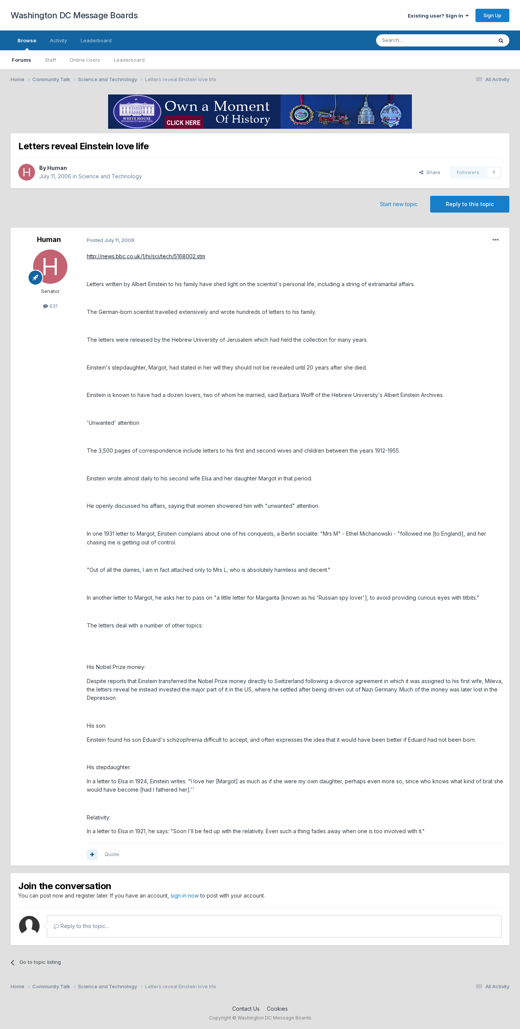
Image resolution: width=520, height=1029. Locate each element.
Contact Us (246, 1008)
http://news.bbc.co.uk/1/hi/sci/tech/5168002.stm (146, 256)
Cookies (277, 1008)
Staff (50, 60)
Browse (27, 40)
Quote (112, 854)
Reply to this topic (470, 204)
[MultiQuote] (92, 854)
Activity (58, 40)
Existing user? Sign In (437, 16)
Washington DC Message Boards (74, 15)
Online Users (85, 60)
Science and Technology (110, 176)
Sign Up (492, 15)
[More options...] (495, 240)
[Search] (501, 40)
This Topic (470, 40)
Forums (21, 60)
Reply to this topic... (84, 926)
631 (52, 306)
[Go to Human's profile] (26, 172)
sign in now (185, 895)
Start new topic (399, 204)
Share (431, 172)
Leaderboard (129, 60)
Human (57, 168)
